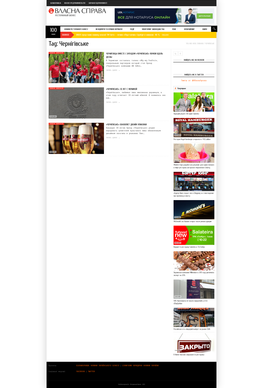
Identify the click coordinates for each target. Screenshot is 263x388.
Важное (65, 34)
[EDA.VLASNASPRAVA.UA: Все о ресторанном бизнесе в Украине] (78, 12)
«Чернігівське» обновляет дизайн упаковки (126, 124)
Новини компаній (56, 53)
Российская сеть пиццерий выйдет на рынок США (192, 329)
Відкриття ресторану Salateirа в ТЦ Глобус (189, 247)
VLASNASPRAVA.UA (55, 3)
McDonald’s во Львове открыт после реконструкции (192, 221)
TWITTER (91, 371)
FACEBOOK (80, 371)
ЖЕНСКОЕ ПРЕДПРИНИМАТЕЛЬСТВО (74, 3)
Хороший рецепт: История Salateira (186, 113)
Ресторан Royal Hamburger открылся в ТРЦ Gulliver (192, 139)
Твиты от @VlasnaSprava (194, 80)
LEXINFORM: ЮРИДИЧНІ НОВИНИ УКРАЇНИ (140, 365)
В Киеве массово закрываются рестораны (189, 354)
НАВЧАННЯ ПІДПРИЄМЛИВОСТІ (98, 3)
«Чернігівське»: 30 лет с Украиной (121, 89)
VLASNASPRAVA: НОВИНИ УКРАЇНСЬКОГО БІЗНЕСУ (97, 365)
